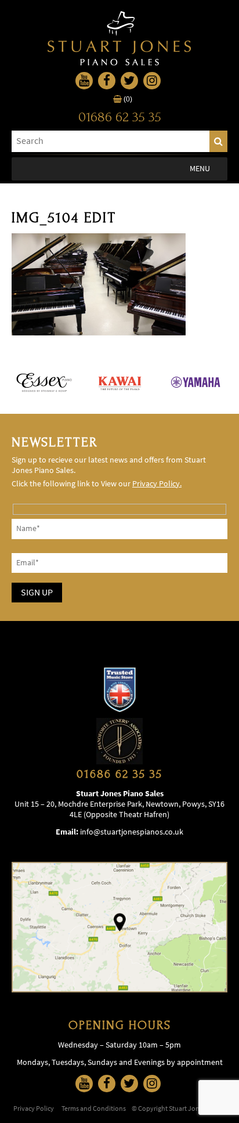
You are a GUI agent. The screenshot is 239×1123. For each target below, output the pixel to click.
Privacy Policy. (157, 483)
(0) (127, 99)
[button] (200, 168)
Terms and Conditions (93, 1108)
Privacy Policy (33, 1108)
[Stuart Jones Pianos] (119, 38)
